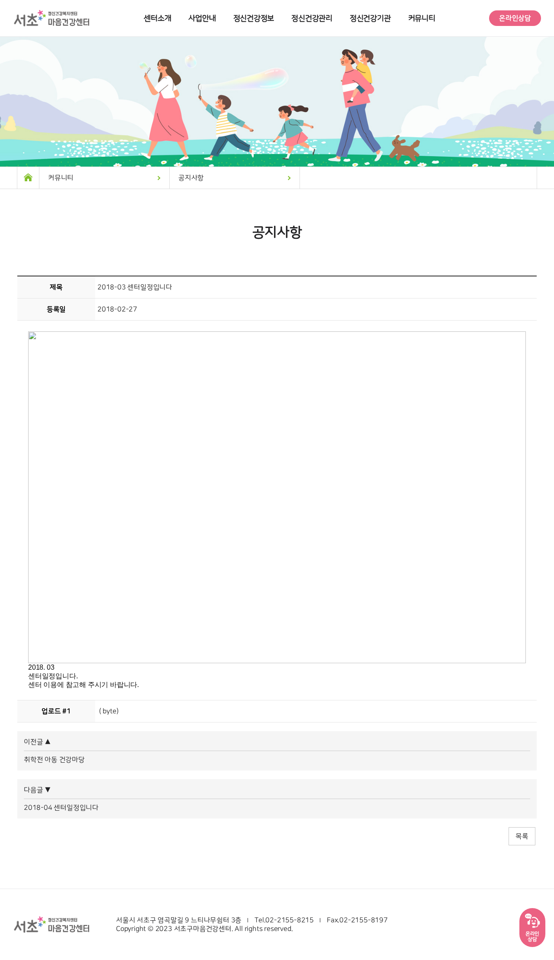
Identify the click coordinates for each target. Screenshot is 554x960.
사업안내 (202, 18)
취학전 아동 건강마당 (54, 760)
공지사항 (191, 178)
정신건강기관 (370, 18)
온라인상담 (515, 18)
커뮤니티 (421, 18)
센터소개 (157, 18)
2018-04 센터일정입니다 (61, 808)
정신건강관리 (311, 18)
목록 (521, 836)
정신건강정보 (253, 18)
